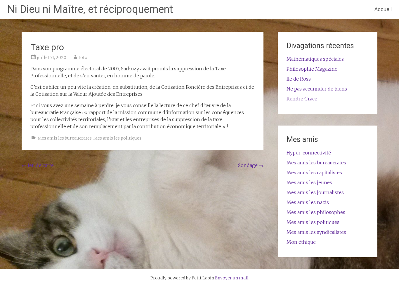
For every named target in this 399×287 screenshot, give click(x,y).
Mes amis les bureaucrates (65, 138)
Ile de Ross (299, 79)
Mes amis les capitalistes (314, 172)
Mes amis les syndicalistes (316, 232)
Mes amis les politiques (117, 138)
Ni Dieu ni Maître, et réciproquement (90, 9)
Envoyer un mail (232, 278)
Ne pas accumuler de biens (317, 89)
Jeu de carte (38, 165)
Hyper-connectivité (309, 153)
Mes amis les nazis (308, 202)
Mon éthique (301, 242)
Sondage (250, 165)
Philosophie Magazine (312, 69)
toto (83, 57)
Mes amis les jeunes (309, 182)
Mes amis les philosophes (316, 212)
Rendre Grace (302, 99)
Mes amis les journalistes (315, 192)
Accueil (383, 9)
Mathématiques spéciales (315, 59)
